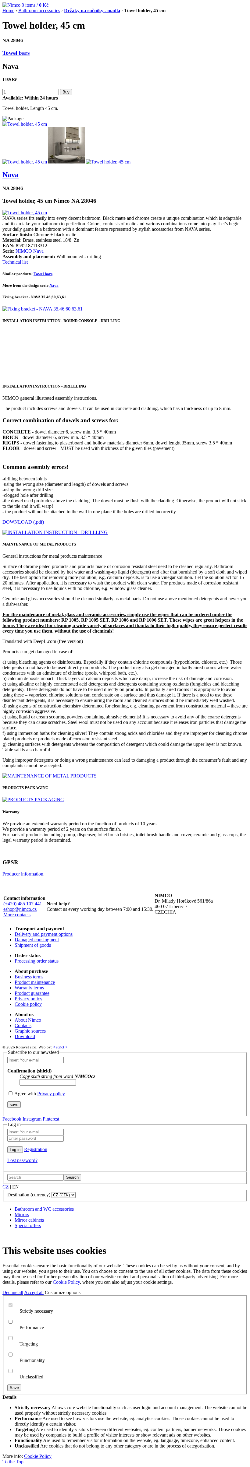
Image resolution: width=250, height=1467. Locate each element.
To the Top (12, 1461)
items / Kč (35, 5)
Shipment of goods (33, 945)
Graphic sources (30, 1031)
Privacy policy (28, 998)
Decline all (12, 1292)
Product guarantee (32, 993)
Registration (35, 1149)
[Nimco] (11, 5)
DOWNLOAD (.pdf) (23, 522)
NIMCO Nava (30, 251)
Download (25, 1036)
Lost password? (22, 1160)
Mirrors (22, 1214)
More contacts (16, 914)
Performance (32, 1327)
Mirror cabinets (29, 1220)
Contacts (23, 1025)
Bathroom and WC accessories (44, 1209)
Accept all (34, 1292)
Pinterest (51, 1118)
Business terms (29, 976)
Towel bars (16, 53)
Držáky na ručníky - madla (92, 10)
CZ (5, 1186)
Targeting (29, 1343)
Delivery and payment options (44, 934)
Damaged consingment (37, 939)
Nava (10, 175)
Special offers (28, 1225)
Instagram (32, 1118)
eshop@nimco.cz (20, 909)
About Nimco (28, 1020)
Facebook (11, 1118)
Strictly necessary (36, 1311)
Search (72, 1177)
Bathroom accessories (39, 10)
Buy (66, 92)
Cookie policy (28, 1004)
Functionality (32, 1360)
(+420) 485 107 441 (22, 903)
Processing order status (37, 960)
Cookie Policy (66, 1282)
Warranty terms (29, 987)
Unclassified (31, 1376)
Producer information (22, 873)
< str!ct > (60, 1047)
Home (8, 10)
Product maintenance (35, 982)
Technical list (15, 262)
